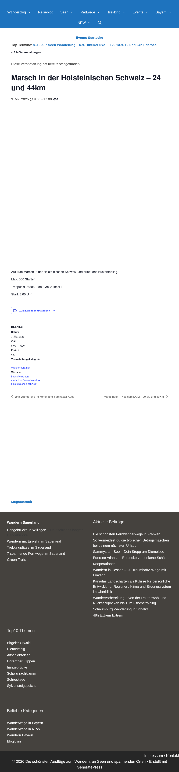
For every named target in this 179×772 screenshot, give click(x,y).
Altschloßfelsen (18, 655)
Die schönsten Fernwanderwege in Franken (126, 534)
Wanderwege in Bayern (25, 723)
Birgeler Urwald (19, 643)
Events (138, 12)
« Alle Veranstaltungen (26, 52)
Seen (64, 12)
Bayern (161, 12)
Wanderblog (16, 12)
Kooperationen (104, 564)
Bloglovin (14, 741)
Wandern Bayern (20, 735)
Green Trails (16, 560)
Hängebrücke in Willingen (26, 530)
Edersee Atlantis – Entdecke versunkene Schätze (131, 558)
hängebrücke (17, 667)
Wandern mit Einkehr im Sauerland (34, 541)
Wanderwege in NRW (23, 729)
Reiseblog (45, 12)
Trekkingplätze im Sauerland (29, 547)
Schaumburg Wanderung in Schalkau (122, 609)
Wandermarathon (20, 367)
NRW (82, 23)
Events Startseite (89, 37)
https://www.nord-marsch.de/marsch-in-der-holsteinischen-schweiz (25, 380)
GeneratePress (89, 767)
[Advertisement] (89, 452)
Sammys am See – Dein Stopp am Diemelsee (128, 552)
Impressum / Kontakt (161, 756)
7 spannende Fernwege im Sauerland (36, 553)
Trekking (113, 12)
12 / (113, 45)
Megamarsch (21, 502)
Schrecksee (16, 679)
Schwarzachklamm (21, 673)
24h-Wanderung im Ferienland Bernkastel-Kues (44, 397)
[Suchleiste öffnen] (100, 22)
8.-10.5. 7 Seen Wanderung (54, 45)
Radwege (88, 12)
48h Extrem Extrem (108, 615)
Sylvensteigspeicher (22, 686)
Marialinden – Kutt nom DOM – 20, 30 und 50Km (134, 397)
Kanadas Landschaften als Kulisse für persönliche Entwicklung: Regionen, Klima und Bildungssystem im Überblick (132, 586)
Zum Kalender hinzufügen (34, 310)
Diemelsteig (16, 649)
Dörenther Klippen (21, 661)
